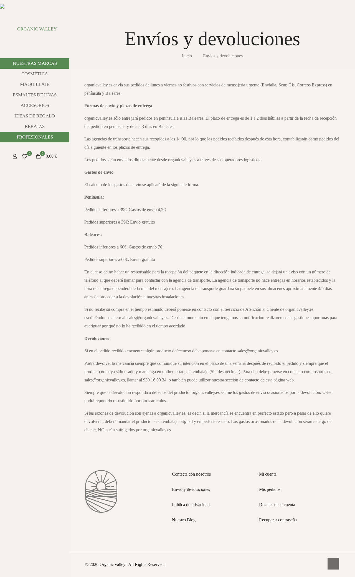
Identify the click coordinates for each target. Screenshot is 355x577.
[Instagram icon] (35, 569)
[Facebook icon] (42, 569)
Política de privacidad (191, 504)
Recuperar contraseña (278, 519)
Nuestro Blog (184, 519)
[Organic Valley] (34, 29)
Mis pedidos (269, 489)
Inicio (187, 55)
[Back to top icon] (333, 564)
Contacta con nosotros (191, 474)
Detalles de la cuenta (277, 504)
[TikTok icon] (28, 569)
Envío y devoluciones (191, 489)
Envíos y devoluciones (223, 55)
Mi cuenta (268, 474)
